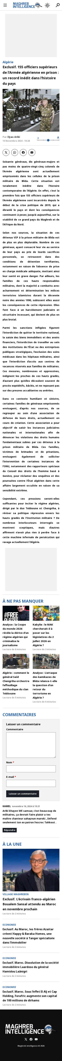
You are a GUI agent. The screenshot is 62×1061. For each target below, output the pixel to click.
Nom (10, 762)
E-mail (11, 777)
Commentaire (14, 729)
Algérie (8, 62)
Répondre (9, 830)
